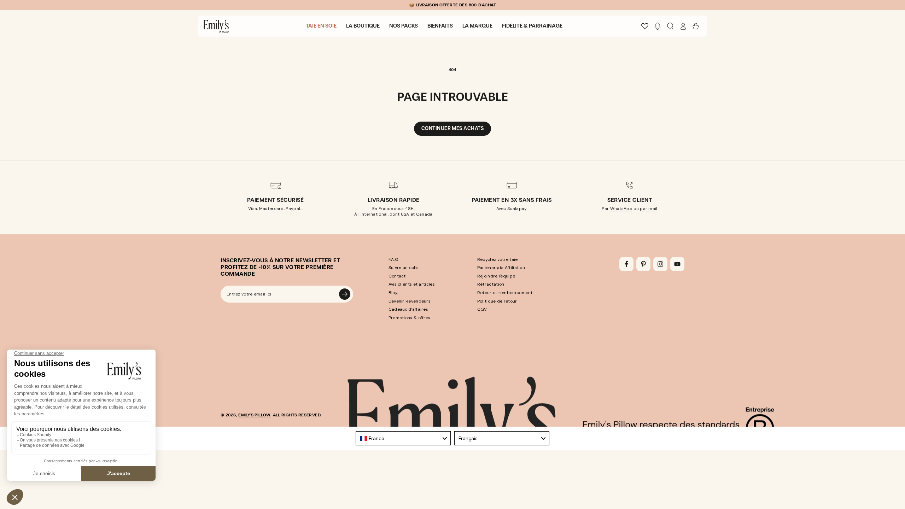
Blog (393, 293)
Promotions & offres (410, 318)
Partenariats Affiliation (501, 267)
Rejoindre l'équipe (496, 276)
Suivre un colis (404, 267)
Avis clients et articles (412, 284)
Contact (397, 276)
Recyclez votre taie (497, 259)
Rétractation (490, 284)
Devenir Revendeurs (410, 301)
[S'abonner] (344, 294)
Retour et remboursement (505, 293)
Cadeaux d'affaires (408, 309)
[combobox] (403, 438)
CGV (482, 309)
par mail (648, 208)
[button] (657, 26)
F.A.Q (393, 259)
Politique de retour (497, 301)
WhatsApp (621, 208)
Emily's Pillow (254, 415)
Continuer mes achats (452, 128)
